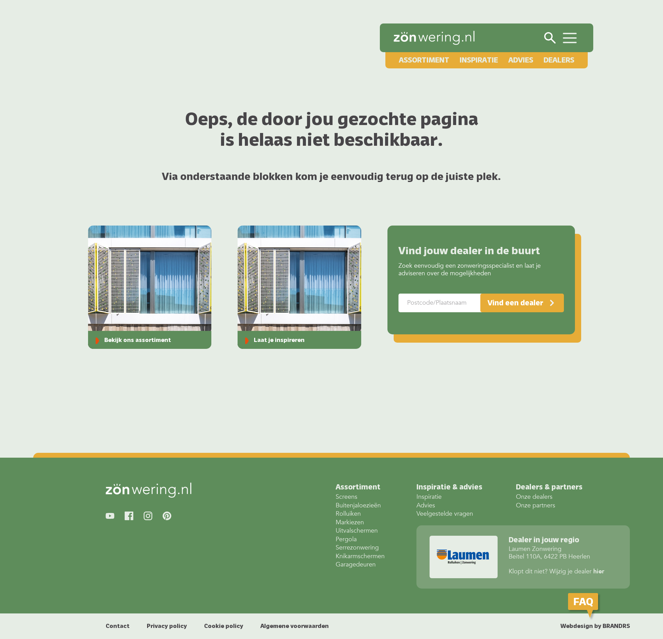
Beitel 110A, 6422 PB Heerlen (549, 553)
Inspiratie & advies (449, 487)
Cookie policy (223, 625)
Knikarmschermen (360, 556)
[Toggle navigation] (570, 37)
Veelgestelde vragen (444, 513)
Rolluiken (348, 513)
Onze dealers (534, 497)
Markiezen (350, 522)
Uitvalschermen (357, 530)
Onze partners (535, 505)
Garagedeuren (356, 564)
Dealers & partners (549, 487)
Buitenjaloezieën (358, 505)
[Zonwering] (434, 38)
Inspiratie (479, 60)
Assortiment (424, 60)
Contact (117, 625)
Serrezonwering (357, 547)
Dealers (559, 60)
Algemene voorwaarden (294, 625)
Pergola (346, 539)
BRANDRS (616, 625)
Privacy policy (167, 625)
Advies (520, 60)
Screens (346, 497)
